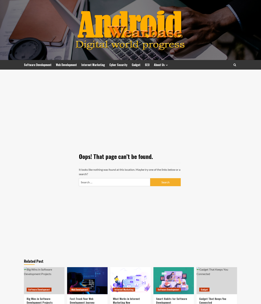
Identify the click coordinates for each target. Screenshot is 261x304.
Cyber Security (118, 65)
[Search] (235, 65)
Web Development (66, 65)
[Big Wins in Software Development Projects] (44, 280)
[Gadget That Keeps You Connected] (217, 280)
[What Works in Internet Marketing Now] (130, 280)
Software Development (37, 65)
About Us (159, 65)
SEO (147, 65)
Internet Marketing (93, 65)
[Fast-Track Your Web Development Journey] (87, 280)
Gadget (136, 65)
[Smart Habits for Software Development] (173, 280)
